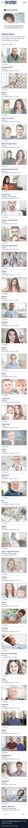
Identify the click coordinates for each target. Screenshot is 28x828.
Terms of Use (14, 826)
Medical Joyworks (14, 821)
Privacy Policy (5, 826)
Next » (23, 814)
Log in (24, 2)
